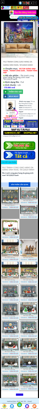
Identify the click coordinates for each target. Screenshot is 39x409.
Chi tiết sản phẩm (9, 162)
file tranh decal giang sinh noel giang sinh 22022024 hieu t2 (10, 334)
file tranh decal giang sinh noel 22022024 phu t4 (10, 316)
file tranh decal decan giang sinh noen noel (10, 235)
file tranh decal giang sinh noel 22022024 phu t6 (10, 369)
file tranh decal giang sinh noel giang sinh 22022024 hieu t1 (28, 315)
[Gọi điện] (19, 405)
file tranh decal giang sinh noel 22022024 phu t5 (28, 369)
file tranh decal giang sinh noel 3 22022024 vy (28, 280)
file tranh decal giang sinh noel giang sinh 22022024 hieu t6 (28, 387)
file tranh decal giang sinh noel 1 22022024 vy (10, 257)
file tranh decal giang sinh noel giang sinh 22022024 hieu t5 (28, 351)
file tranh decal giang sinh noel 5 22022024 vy (10, 387)
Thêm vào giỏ (15, 91)
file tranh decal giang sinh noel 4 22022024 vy (28, 334)
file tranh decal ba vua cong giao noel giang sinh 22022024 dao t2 (28, 257)
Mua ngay (14, 96)
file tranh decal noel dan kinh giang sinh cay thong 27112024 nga (28, 215)
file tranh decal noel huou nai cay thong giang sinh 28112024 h (10, 205)
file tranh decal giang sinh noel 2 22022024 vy (10, 280)
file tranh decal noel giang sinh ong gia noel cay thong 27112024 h (28, 200)
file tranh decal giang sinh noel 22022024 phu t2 (10, 298)
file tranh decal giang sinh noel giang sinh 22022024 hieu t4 (10, 351)
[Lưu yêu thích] (17, 189)
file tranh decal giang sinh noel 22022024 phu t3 (28, 298)
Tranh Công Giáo (17, 71)
